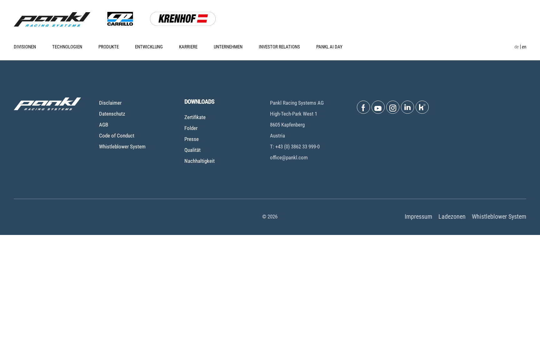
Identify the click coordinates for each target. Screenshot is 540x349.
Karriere (188, 47)
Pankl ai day (329, 47)
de (516, 47)
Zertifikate (195, 117)
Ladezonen (452, 216)
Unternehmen (228, 47)
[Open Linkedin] (407, 107)
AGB (103, 125)
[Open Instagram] (392, 107)
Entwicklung (149, 47)
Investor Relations (279, 47)
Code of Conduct (116, 135)
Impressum (418, 216)
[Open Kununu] (422, 107)
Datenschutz (112, 114)
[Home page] (52, 19)
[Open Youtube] (378, 107)
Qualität (192, 150)
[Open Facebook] (363, 107)
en (524, 47)
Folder (191, 128)
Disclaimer (110, 103)
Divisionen (25, 47)
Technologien (67, 47)
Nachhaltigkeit (199, 161)
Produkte (108, 47)
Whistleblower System (122, 146)
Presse (191, 139)
